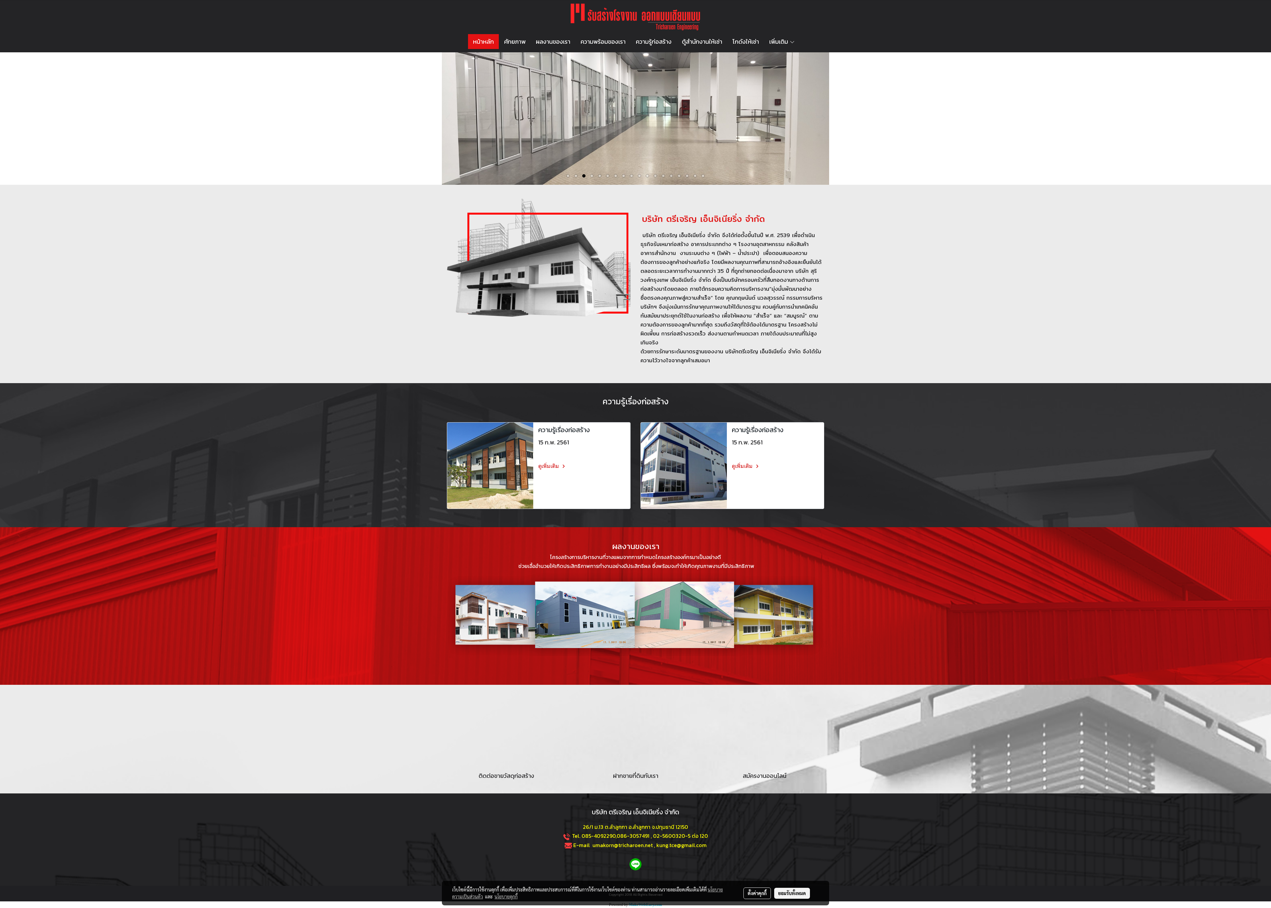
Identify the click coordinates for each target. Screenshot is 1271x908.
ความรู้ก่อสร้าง (654, 41)
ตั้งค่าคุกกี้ (757, 893)
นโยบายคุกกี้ (506, 896)
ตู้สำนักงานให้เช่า (702, 41)
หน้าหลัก (483, 41)
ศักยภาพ (515, 41)
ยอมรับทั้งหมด (792, 893)
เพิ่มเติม (779, 41)
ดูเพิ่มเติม (549, 466)
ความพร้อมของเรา (603, 41)
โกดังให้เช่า (745, 41)
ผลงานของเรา (553, 41)
